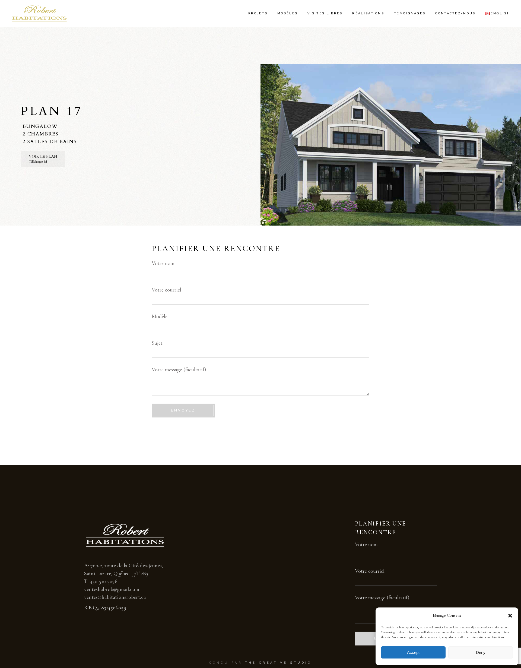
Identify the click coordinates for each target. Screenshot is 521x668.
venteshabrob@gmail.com (111, 589)
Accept (413, 652)
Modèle (159, 316)
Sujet (157, 343)
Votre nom (163, 263)
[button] (510, 615)
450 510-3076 (103, 581)
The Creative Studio (278, 662)
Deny (480, 652)
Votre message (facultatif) (179, 369)
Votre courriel (166, 290)
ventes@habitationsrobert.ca (115, 597)
